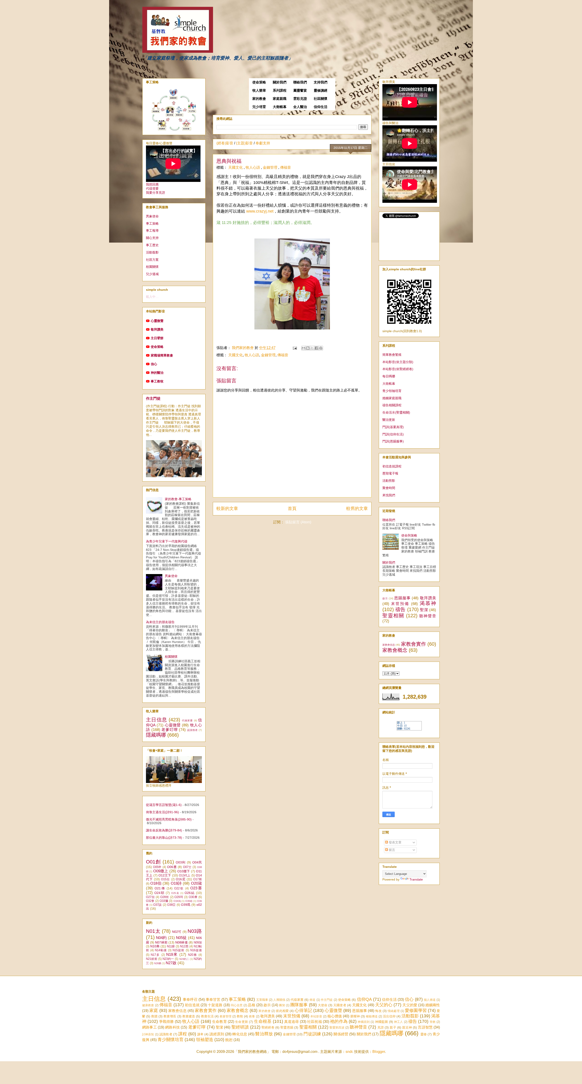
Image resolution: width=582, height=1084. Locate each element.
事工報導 (152, 230)
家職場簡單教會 (162, 355)
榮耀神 (355, 1016)
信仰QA (364, 999)
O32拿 (150, 901)
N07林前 (161, 942)
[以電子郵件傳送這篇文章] (303, 348)
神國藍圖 (381, 1022)
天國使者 (339, 1005)
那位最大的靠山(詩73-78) (164, 837)
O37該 (157, 904)
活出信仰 (389, 1016)
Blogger (378, 1052)
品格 (251, 1005)
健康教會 (148, 1005)
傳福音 (285, 167)
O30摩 (193, 897)
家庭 (153, 1010)
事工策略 (152, 223)
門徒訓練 (312, 1033)
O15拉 (165, 879)
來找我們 (388, 495)
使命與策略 (409, 535)
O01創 (153, 862)
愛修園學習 (416, 1010)
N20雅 (192, 954)
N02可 (176, 931)
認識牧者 (192, 730)
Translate (416, 879)
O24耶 (159, 893)
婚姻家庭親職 (391, 398)
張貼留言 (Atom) (298, 522)
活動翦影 (152, 252)
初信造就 (192, 1005)
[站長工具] (409, 729)
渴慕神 (428, 603)
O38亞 (171, 904)
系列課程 (279, 90)
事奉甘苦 (213, 999)
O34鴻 (177, 901)
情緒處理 (394, 1011)
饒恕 (229, 1040)
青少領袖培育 (391, 391)
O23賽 (196, 888)
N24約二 (184, 959)
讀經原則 (216, 1034)
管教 (433, 1022)
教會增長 (169, 1016)
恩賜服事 (402, 598)
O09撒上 (160, 871)
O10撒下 (183, 871)
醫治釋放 (264, 1033)
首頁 (292, 508)
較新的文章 (227, 508)
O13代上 (185, 875)
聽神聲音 (427, 616)
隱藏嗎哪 (156, 735)
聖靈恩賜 (286, 1027)
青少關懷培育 (170, 1039)
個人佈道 (430, 999)
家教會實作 (413, 644)
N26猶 (157, 963)
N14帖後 (161, 950)
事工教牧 (157, 381)
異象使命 (152, 216)
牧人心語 (253, 167)
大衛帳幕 (279, 107)
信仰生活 (320, 107)
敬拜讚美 (157, 329)
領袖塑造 (204, 1039)
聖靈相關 (393, 615)
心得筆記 (303, 1010)
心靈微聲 (157, 321)
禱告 (400, 609)
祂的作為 (339, 1021)
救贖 (154, 1016)
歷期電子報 (390, 473)
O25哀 (175, 893)
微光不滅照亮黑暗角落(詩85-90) (169, 819)
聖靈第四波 (336, 1027)
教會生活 (207, 1016)
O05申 (157, 867)
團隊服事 (299, 1004)
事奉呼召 (190, 999)
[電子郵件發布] (294, 348)
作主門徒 (153, 398)
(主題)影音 (244, 143)
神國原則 (364, 1022)
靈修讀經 (320, 90)
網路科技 (172, 1027)
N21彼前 (151, 959)
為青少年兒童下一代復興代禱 (166, 541)
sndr (349, 1052)
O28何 (164, 897)
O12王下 (164, 875)
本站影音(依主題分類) (397, 362)
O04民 (197, 862)
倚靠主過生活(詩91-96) (162, 812)
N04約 (161, 938)
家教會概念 (394, 650)
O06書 (172, 867)
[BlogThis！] (308, 348)
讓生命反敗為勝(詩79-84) (164, 830)
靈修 (423, 1034)
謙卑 (200, 1034)
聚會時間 (388, 488)
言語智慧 (425, 1027)
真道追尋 (291, 1022)
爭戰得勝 (166, 1022)
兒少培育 (259, 107)
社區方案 (152, 259)
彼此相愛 (282, 1011)
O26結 (190, 893)
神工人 (398, 1022)
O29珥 (178, 897)
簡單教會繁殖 (391, 354)
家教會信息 (388, 644)
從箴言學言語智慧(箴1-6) (164, 805)
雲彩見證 (300, 98)
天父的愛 (409, 1005)
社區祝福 (314, 1022)
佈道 (312, 999)
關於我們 (279, 82)
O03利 (181, 862)
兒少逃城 (152, 274)
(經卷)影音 (224, 143)
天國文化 (236, 167)
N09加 (198, 942)
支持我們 (320, 82)
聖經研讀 (240, 1027)
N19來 (172, 954)
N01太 (153, 931)
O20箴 (196, 883)
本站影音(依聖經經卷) (397, 369)
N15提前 (178, 950)
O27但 (150, 897)
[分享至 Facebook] (316, 348)
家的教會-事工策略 (178, 499)
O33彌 (164, 901)
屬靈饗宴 (300, 90)
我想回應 (152, 184)
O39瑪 (186, 904)
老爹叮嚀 (169, 730)
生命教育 (219, 1022)
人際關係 (279, 999)
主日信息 (156, 720)
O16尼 (181, 879)
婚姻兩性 (432, 1005)
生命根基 (262, 1021)
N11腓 (171, 946)
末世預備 (400, 604)
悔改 (378, 1011)
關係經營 (341, 1034)
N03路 (195, 931)
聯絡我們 (300, 82)
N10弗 (154, 946)
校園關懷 (152, 266)
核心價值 (334, 1016)
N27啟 (171, 963)
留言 (391, 850)
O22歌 (179, 888)
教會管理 (225, 1016)
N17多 (155, 954)
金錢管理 (270, 167)
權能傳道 (372, 1016)
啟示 (385, 598)
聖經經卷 (267, 1027)
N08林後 (181, 942)
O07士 (187, 867)
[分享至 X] (312, 348)
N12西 (184, 946)
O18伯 (155, 883)
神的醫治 (157, 372)
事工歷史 (152, 245)
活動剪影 (388, 480)
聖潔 (424, 610)
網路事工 (149, 1027)
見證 (380, 1027)
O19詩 (176, 883)
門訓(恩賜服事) (393, 441)
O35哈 (189, 901)
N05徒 (181, 938)
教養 (252, 1016)
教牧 (240, 1016)
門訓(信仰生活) (393, 434)
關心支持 (152, 238)
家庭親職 (279, 98)
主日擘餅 (157, 338)
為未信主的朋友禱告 (160, 622)
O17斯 (197, 879)
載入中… (152, 297)
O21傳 (160, 888)
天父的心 (383, 1004)
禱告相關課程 (391, 405)
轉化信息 (239, 1034)
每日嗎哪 (388, 376)
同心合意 (237, 1005)
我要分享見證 (155, 192)
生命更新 (241, 1022)
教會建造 (188, 1016)
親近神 (407, 1027)
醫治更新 (388, 420)
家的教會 (259, 98)
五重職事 (262, 999)
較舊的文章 (357, 508)
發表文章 (394, 842)
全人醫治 (300, 107)
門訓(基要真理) (393, 427)
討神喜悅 (148, 1034)
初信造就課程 (391, 466)
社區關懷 (320, 98)
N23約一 (168, 959)
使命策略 (259, 82)
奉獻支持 (263, 143)
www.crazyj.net (259, 211)
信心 (154, 364)
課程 (182, 1033)
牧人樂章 (259, 90)
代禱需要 (152, 188)
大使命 (322, 1005)
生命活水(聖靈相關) (396, 412)
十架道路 (215, 1005)
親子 (393, 1027)
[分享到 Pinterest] (321, 348)
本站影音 (316, 1016)
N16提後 (196, 950)
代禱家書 (187, 720)
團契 (282, 1005)
